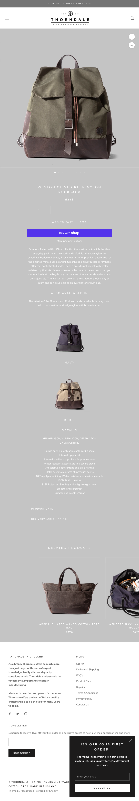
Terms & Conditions (87, 693)
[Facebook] (9, 713)
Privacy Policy (84, 699)
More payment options (69, 241)
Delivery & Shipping (87, 669)
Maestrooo (27, 791)
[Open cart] (132, 18)
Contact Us (82, 704)
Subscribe (102, 787)
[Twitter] (17, 713)
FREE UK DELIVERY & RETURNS (69, 3)
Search (80, 663)
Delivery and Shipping (49, 519)
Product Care (42, 509)
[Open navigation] (7, 18)
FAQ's (79, 675)
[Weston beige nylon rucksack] (69, 391)
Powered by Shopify (46, 791)
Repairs (80, 687)
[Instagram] (25, 713)
